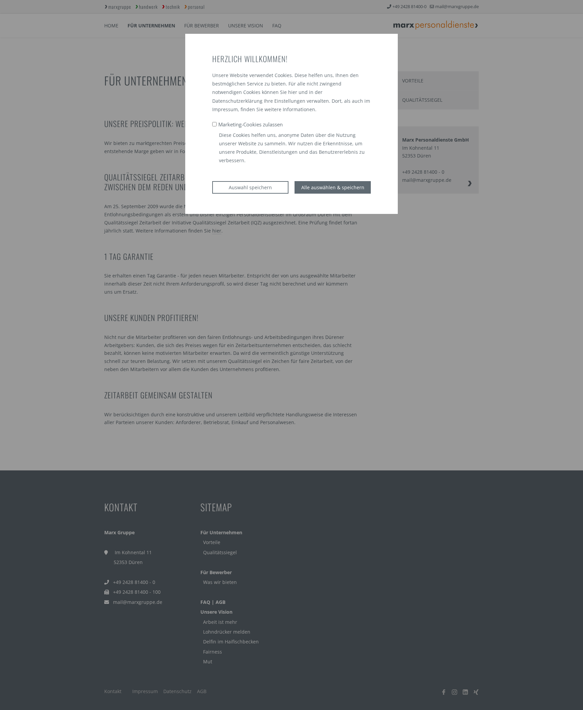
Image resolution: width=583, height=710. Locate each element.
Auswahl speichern (250, 187)
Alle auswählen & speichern (332, 187)
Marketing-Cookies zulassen (250, 124)
